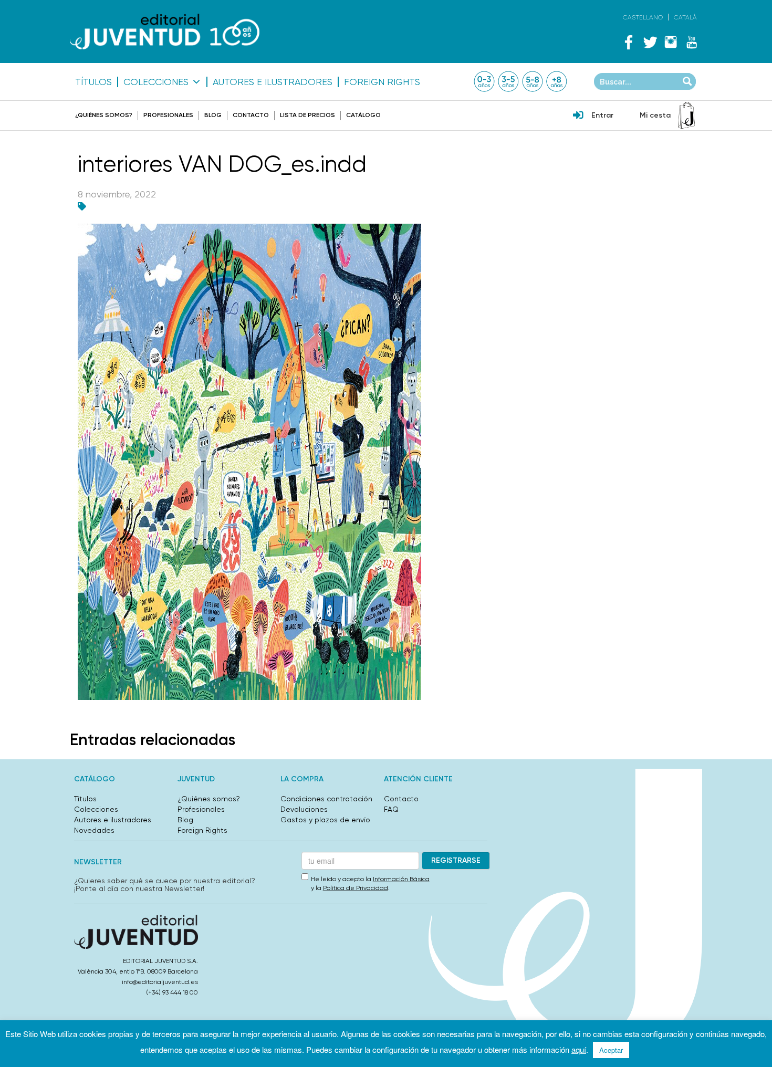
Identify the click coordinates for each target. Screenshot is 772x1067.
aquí (578, 1049)
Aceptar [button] (611, 1050)
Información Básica (401, 879)
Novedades (94, 830)
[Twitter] (649, 42)
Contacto (251, 115)
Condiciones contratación (326, 798)
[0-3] (484, 81)
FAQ (391, 809)
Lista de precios (307, 115)
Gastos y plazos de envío (325, 819)
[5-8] (532, 81)
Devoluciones (304, 809)
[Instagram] (670, 42)
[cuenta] (578, 116)
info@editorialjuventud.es (160, 982)
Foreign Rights (382, 82)
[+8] (557, 81)
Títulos (93, 82)
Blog (213, 115)
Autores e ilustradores (272, 82)
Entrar (602, 115)
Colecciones (156, 82)
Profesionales (168, 115)
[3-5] (508, 81)
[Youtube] (691, 42)
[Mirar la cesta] (686, 115)
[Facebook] (628, 42)
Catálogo (363, 115)
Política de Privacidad (355, 888)
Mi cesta (655, 115)
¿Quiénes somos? (103, 115)
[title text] (164, 32)
